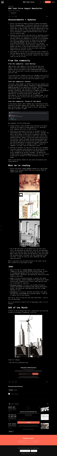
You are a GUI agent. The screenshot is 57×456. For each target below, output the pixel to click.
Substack (23, 453)
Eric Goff (11, 85)
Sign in (53, 2)
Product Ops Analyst (19, 273)
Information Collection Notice (28, 426)
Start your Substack (25, 450)
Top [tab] (9, 403)
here (47, 25)
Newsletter (10, 6)
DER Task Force (13, 12)
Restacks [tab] (15, 389)
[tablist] (13, 390)
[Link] (7, 20)
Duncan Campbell (27, 168)
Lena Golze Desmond (18, 41)
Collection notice (36, 448)
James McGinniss (16, 426)
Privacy (28, 448)
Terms (31, 448)
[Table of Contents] (1, 228)
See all (10, 431)
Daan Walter (13, 419)
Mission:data (20, 25)
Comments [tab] (11, 389)
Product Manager (27, 269)
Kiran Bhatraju (28, 154)
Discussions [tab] (17, 403)
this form (35, 302)
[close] (39, 407)
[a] (44, 426)
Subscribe (48, 2)
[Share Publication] (43, 2)
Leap (11, 269)
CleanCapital (14, 292)
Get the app (34, 450)
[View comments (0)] (13, 16)
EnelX (11, 278)
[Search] (41, 2)
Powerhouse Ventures (16, 285)
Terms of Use (34, 425)
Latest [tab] (12, 403)
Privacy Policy (37, 426)
